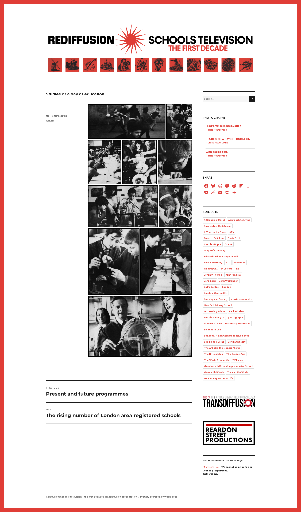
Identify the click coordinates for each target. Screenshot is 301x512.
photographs (235, 317)
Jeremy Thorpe (213, 274)
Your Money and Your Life (218, 378)
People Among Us (214, 317)
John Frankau (233, 274)
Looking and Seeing (215, 299)
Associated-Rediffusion (217, 226)
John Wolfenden (228, 281)
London (226, 287)
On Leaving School (215, 311)
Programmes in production (223, 125)
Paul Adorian (236, 311)
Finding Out (211, 268)
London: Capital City (215, 293)
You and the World (238, 372)
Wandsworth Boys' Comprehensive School (228, 366)
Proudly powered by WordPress (158, 496)
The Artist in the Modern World (222, 348)
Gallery (50, 120)
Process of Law (213, 323)
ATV (231, 232)
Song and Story (236, 342)
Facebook (239, 262)
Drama (228, 244)
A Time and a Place (215, 232)
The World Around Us (216, 360)
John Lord (210, 281)
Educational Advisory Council (221, 256)
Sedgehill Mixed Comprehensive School (227, 335)
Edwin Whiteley (213, 262)
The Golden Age (235, 354)
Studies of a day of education (228, 139)
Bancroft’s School (214, 238)
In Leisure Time (230, 268)
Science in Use (212, 329)
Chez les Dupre (212, 244)
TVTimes (237, 360)
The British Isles (213, 354)
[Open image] (126, 121)
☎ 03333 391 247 (211, 467)
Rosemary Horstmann (237, 323)
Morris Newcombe (56, 116)
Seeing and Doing (214, 342)
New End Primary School (218, 305)
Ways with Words (214, 372)
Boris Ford (234, 238)
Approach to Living (239, 220)
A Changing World (214, 220)
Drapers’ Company (214, 250)
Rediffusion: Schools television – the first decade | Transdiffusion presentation (91, 496)
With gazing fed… (217, 151)
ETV (228, 262)
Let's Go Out (211, 287)
